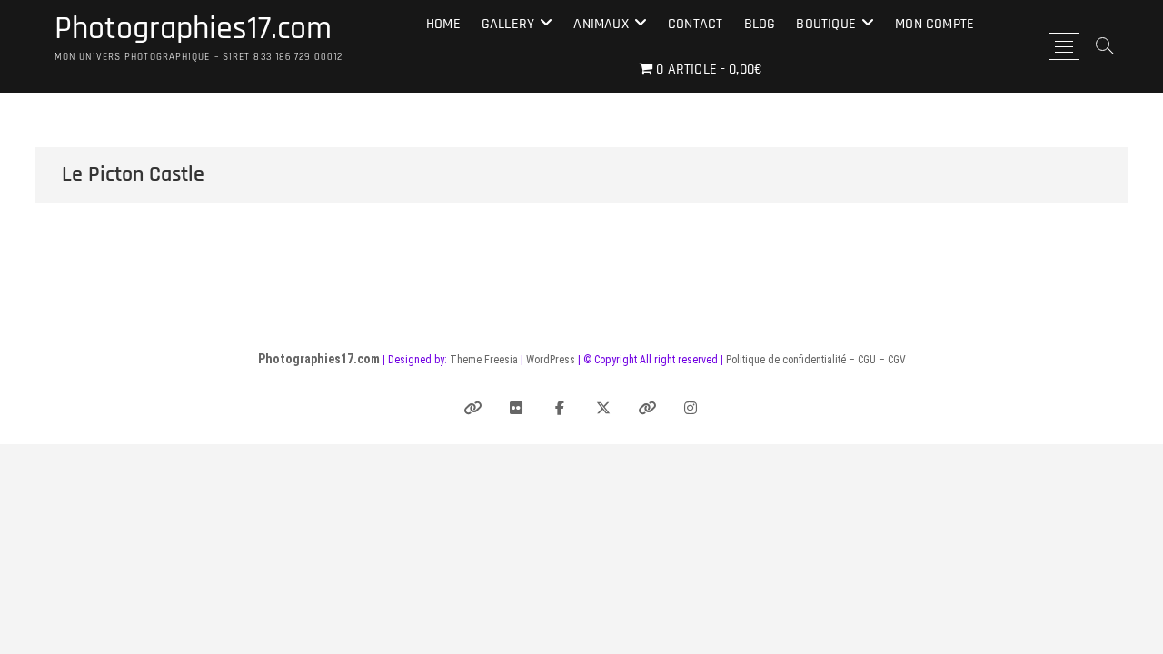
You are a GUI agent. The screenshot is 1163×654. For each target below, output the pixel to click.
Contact (695, 24)
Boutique (826, 24)
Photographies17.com (193, 29)
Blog (760, 24)
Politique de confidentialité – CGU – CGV (816, 359)
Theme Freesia (484, 359)
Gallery (508, 24)
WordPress (550, 359)
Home (443, 24)
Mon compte (934, 24)
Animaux (600, 24)
